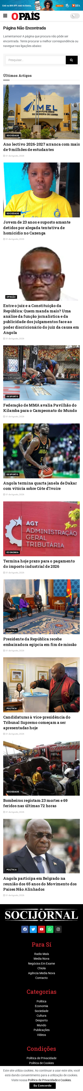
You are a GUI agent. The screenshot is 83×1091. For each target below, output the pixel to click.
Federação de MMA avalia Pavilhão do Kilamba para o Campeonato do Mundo (40, 408)
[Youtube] (41, 929)
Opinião (11, 297)
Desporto (12, 396)
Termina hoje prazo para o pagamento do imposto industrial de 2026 (39, 563)
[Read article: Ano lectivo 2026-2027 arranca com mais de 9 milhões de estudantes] (41, 112)
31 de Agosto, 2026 (14, 156)
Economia (13, 552)
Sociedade (13, 135)
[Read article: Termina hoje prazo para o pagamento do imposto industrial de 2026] (41, 528)
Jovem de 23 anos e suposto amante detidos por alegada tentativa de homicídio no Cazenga (36, 227)
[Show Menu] (5, 16)
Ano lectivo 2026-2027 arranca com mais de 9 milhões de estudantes (41, 147)
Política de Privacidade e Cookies (49, 1080)
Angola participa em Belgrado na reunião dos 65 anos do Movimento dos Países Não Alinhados (40, 884)
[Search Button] (72, 60)
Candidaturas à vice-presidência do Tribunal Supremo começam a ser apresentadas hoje (36, 722)
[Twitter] (33, 929)
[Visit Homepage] (25, 16)
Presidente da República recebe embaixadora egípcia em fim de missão (40, 641)
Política (12, 630)
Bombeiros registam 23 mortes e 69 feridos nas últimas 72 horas (35, 803)
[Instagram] (58, 929)
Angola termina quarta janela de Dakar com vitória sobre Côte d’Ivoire (40, 485)
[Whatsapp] (49, 929)
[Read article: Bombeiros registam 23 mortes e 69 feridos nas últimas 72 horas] (41, 768)
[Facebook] (25, 929)
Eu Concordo (43, 1085)
